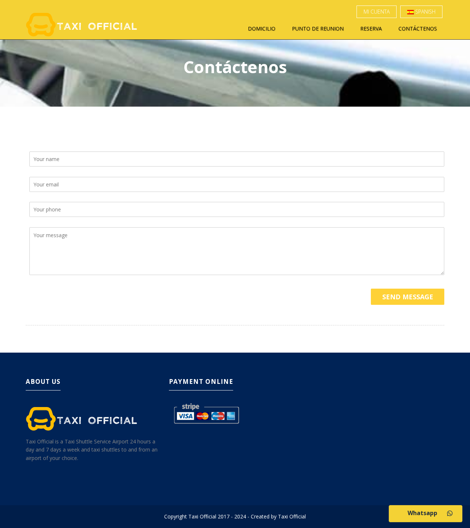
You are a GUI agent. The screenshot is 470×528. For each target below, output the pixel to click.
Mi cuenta (377, 11)
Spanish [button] (424, 11)
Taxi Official (292, 516)
